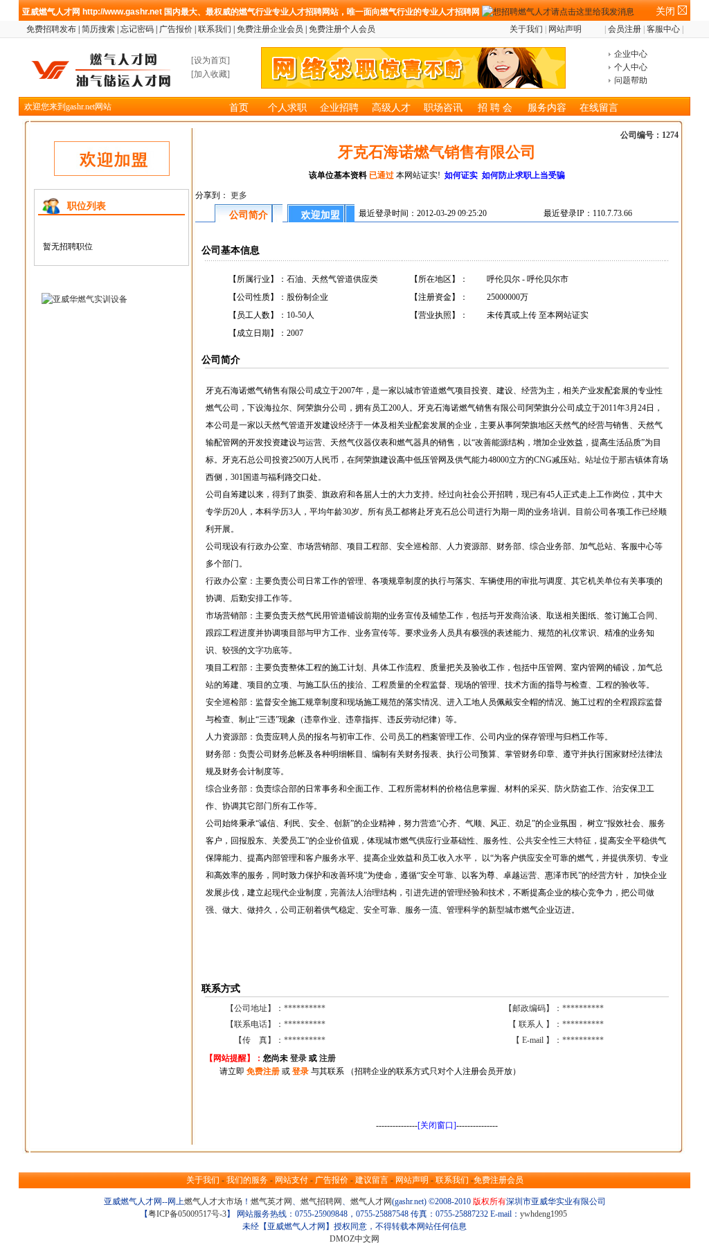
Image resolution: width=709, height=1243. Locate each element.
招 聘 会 (495, 107)
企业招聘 (339, 107)
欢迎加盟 (320, 215)
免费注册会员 (498, 1180)
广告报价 (175, 29)
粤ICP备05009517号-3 (187, 1214)
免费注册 (262, 1071)
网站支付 (291, 1180)
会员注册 (622, 29)
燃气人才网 (371, 1201)
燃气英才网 (271, 1201)
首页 (239, 107)
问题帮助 (630, 80)
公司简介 (248, 215)
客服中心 (663, 29)
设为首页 (210, 60)
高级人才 (391, 107)
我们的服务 (247, 1180)
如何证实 (462, 175)
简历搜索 (98, 29)
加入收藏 (210, 74)
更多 (239, 195)
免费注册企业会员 (270, 29)
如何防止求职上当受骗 (522, 175)
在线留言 (599, 107)
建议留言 (371, 1180)
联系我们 (214, 29)
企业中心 (630, 54)
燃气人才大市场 (213, 1201)
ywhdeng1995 (543, 1214)
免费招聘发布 (51, 29)
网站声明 (565, 29)
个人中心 (630, 67)
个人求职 (287, 107)
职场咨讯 (443, 107)
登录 (298, 1058)
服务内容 (547, 107)
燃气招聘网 (321, 1201)
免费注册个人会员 (342, 29)
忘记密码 (137, 29)
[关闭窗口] (437, 1125)
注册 (327, 1058)
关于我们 (526, 29)
